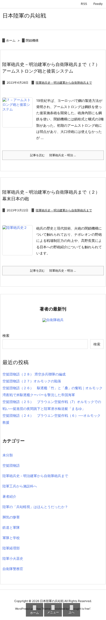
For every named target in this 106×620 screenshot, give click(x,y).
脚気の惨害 (11, 517)
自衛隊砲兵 (55, 320)
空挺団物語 (11, 465)
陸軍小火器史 (12, 558)
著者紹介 (9, 496)
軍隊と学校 (11, 538)
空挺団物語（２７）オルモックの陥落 (31, 381)
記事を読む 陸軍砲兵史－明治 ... (53, 155)
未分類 (7, 455)
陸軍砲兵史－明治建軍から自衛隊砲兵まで (64, 82)
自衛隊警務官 (12, 569)
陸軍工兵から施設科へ (19, 486)
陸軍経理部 (11, 548)
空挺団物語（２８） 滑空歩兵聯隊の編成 (34, 374)
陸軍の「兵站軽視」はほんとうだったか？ (35, 507)
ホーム (11, 40)
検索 (5, 335)
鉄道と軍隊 (11, 527)
